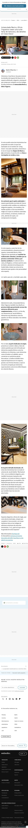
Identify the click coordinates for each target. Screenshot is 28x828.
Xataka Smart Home (6, 769)
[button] (12, 70)
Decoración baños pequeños (19, 672)
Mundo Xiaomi (5, 771)
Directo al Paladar (6, 782)
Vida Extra (16, 764)
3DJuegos (16, 762)
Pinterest (16, 698)
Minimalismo (5, 721)
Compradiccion (5, 797)
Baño (14, 543)
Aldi (15, 730)
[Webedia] (5, 754)
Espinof (16, 774)
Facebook (6, 698)
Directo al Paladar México (7, 817)
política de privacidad (19, 691)
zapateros (4, 727)
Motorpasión (17, 782)
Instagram (10, 698)
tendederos (17, 727)
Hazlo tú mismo (18, 721)
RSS (13, 698)
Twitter (12, 58)
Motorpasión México (19, 817)
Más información (23, 826)
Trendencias (4, 792)
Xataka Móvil (5, 764)
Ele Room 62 (15, 534)
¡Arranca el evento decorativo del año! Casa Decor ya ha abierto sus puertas (12, 538)
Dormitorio (9, 543)
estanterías (5, 724)
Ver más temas (6, 736)
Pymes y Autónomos (19, 795)
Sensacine (16, 772)
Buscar (21, 745)
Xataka (3, 762)
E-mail (18, 58)
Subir (21, 753)
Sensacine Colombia (19, 812)
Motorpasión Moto (18, 785)
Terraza (13, 20)
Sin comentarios (6, 57)
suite (19, 543)
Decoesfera (4, 795)
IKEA (18, 20)
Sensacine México (18, 810)
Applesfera (4, 767)
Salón (16, 718)
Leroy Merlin (24, 20)
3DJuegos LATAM (18, 805)
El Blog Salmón (17, 792)
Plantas (4, 714)
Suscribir (22, 687)
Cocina (4, 718)
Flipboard (15, 58)
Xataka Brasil (5, 808)
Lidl (3, 730)
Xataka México (5, 805)
